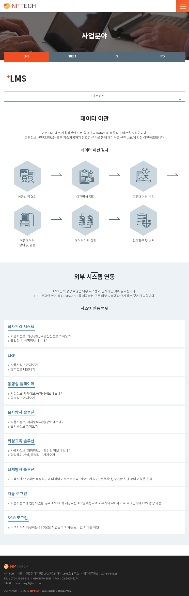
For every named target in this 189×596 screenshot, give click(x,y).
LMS (26, 56)
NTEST (72, 56)
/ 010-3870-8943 (41, 578)
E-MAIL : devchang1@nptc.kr (22, 583)
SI (117, 56)
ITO (162, 56)
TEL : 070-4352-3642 (16, 578)
